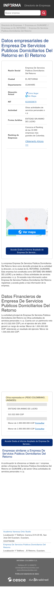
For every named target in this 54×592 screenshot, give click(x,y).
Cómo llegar (33, 93)
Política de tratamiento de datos (27, 574)
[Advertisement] (27, 177)
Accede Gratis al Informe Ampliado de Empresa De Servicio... (27, 251)
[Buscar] (43, 12)
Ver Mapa (32, 96)
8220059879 (30, 102)
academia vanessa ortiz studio (17, 531)
